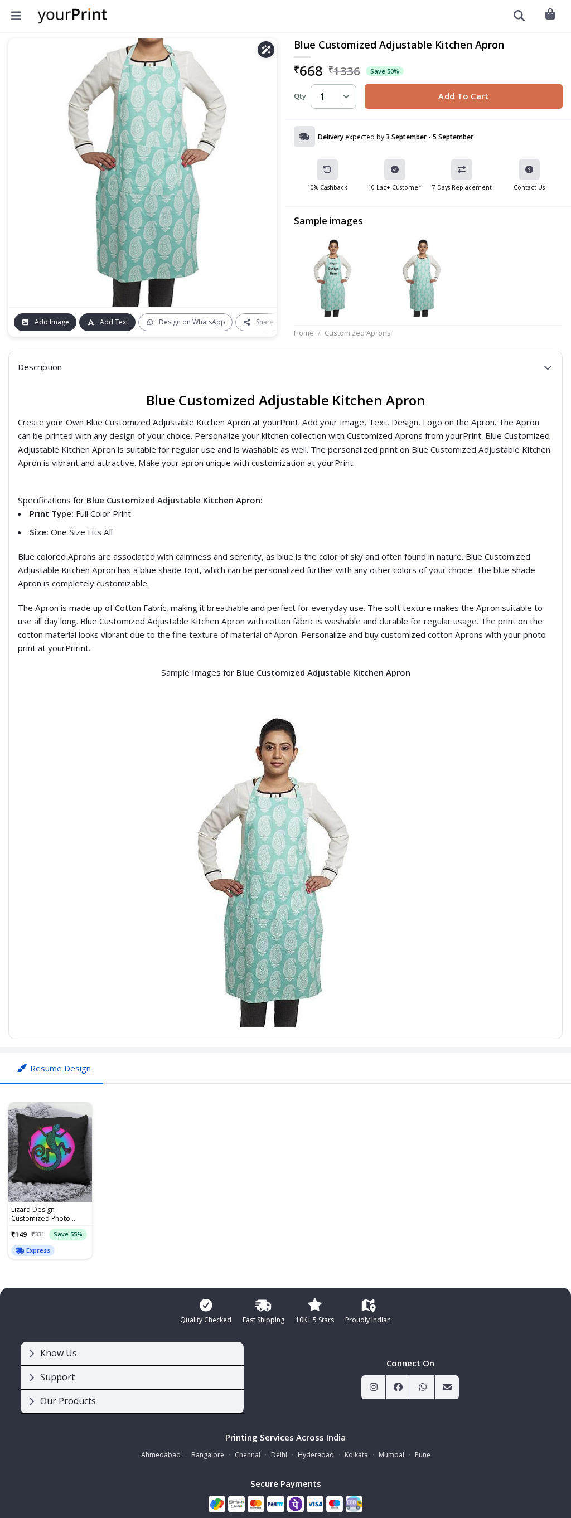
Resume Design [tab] (60, 1068)
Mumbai (391, 1454)
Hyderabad (316, 1454)
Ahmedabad (161, 1454)
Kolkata (356, 1454)
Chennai (247, 1454)
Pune (422, 1454)
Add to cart (463, 95)
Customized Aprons (358, 333)
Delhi (279, 1454)
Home (304, 333)
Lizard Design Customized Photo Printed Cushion (40, 1214)
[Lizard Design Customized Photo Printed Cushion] (50, 1152)
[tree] (132, 1378)
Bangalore (207, 1454)
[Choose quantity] (344, 96)
